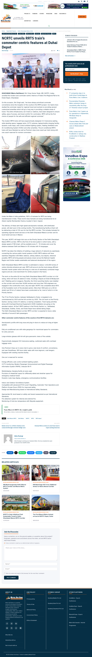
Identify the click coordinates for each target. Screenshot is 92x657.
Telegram (39, 452)
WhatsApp (22, 452)
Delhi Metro (21, 418)
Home (3, 31)
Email (46, 452)
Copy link (53, 452)
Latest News (22, 33)
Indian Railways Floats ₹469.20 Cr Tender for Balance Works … (77, 45)
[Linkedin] (16, 623)
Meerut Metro (30, 33)
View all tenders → (70, 55)
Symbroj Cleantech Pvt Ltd (55, 608)
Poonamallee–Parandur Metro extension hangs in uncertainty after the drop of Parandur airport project (78, 104)
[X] (11, 628)
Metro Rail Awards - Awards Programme (77, 624)
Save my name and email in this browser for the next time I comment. (25, 573)
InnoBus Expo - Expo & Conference (75, 607)
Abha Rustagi (5, 50)
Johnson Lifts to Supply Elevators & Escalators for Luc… (77, 40)
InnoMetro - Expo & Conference (74, 599)
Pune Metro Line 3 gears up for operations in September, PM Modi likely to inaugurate (79, 114)
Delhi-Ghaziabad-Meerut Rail (25, 31)
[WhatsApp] (16, 628)
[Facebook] (87, 1)
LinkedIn (10, 452)
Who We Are (9, 635)
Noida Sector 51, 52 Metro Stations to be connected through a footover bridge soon (14, 427)
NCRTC (27, 418)
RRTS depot (38, 418)
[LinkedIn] (79, 1)
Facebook (30, 452)
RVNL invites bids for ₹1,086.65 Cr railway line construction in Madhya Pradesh (77, 135)
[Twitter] (82, 1)
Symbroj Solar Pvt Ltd (54, 603)
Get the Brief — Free (76, 74)
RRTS (54, 33)
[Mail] (7, 628)
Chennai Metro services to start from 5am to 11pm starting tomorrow (47, 427)
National (37, 33)
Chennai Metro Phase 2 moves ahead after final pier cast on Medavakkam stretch (78, 125)
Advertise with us (10, 640)
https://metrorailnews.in (20, 438)
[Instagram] (11, 623)
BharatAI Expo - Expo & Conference (75, 616)
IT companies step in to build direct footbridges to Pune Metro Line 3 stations (78, 95)
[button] (49, 26)
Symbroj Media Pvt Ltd (54, 598)
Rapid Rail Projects (11, 31)
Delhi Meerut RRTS (11, 418)
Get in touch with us (11, 645)
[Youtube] (85, 1)
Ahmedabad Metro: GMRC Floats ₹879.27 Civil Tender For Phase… (76, 50)
